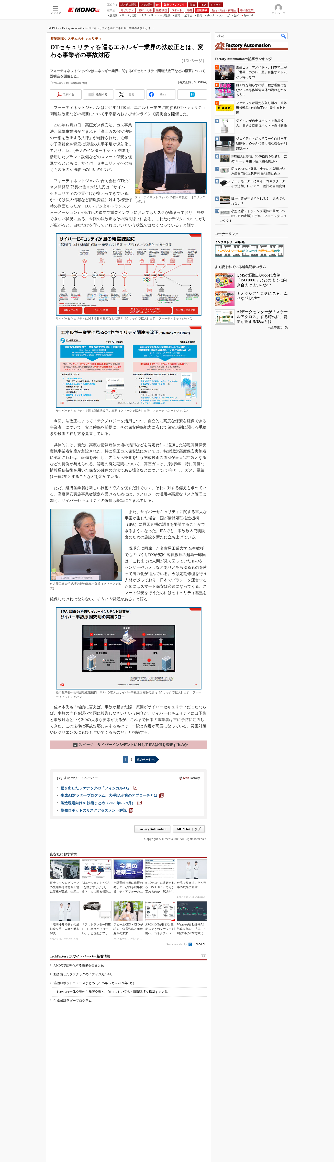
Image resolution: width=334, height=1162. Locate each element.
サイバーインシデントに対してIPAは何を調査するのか (131, 745)
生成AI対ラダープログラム (73, 1000)
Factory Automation (73, 28)
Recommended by (177, 944)
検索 (284, 35)
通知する (102, 94)
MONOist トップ (188, 829)
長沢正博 (185, 82)
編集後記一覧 (279, 327)
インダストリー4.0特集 (230, 242)
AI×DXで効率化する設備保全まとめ (79, 965)
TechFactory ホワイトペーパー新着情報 (80, 956)
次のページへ (146, 759)
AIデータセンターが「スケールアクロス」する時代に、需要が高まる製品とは (262, 317)
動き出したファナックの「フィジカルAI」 (84, 974)
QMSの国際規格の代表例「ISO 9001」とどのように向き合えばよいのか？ (262, 280)
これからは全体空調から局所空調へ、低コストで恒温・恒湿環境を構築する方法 (111, 992)
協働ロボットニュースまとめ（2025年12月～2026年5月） (95, 983)
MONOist (53, 28)
